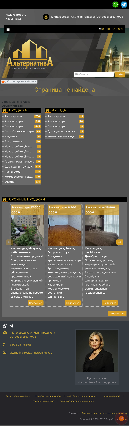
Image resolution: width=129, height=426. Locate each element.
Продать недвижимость (48, 396)
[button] (119, 242)
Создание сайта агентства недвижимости (104, 413)
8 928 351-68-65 (113, 29)
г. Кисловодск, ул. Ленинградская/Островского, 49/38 (87, 16)
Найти (120, 74)
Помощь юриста (111, 396)
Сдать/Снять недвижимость (82, 396)
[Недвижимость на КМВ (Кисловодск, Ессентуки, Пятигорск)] (3, 81)
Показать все (117, 313)
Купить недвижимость (18, 396)
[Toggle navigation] (7, 29)
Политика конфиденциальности (77, 401)
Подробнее (35, 302)
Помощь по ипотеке (43, 401)
